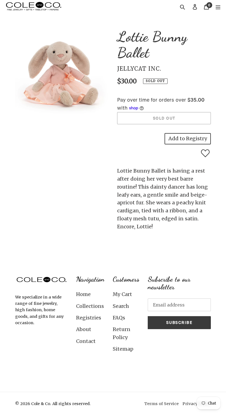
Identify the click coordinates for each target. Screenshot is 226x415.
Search (121, 306)
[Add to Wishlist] (205, 153)
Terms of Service (161, 403)
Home (83, 294)
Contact (86, 341)
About (83, 329)
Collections (90, 306)
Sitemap (123, 349)
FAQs (119, 317)
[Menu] (218, 7)
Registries (88, 317)
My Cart (122, 294)
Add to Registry (187, 138)
